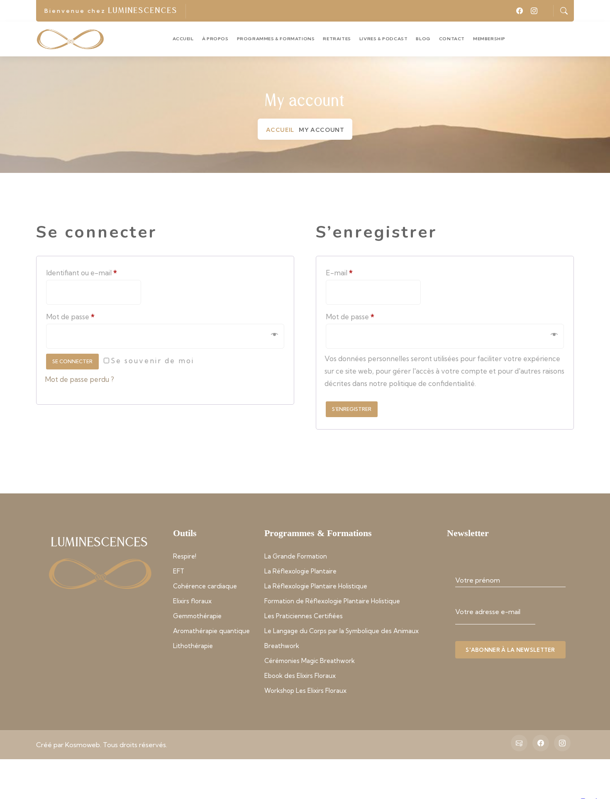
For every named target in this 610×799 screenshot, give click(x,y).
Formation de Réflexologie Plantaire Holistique (332, 601)
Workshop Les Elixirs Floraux (305, 691)
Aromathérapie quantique (211, 631)
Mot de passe (96, 315)
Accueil (183, 38)
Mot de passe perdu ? (79, 379)
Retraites (337, 38)
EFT (178, 571)
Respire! (184, 556)
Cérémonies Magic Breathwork (309, 661)
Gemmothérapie (197, 616)
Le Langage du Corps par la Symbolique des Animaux (341, 631)
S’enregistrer (351, 409)
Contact (452, 38)
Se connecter (72, 361)
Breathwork (281, 646)
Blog (423, 38)
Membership (489, 38)
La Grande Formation (295, 556)
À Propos (215, 38)
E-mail (365, 271)
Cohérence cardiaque (205, 586)
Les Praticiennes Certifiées (303, 616)
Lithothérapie (193, 646)
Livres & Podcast (383, 38)
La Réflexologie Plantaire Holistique (315, 586)
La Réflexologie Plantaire (300, 571)
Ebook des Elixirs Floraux (300, 676)
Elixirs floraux (192, 601)
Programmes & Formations (276, 38)
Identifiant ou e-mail (107, 271)
